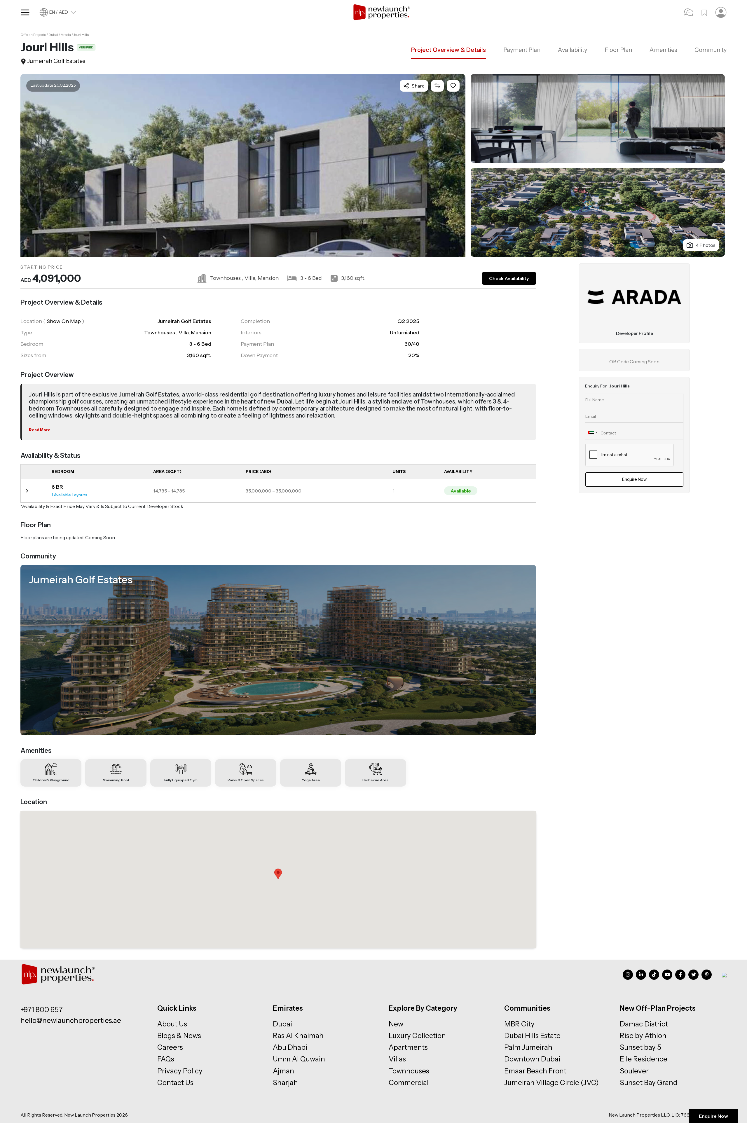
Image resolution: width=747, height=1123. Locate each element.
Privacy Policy (180, 1071)
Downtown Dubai (532, 1059)
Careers (170, 1047)
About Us (172, 1024)
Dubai (282, 1024)
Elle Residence (643, 1059)
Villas (397, 1059)
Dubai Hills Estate (532, 1035)
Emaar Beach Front (535, 1071)
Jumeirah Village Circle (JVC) (551, 1082)
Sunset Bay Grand (649, 1082)
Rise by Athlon (643, 1035)
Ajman (283, 1071)
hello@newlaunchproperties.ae (70, 1020)
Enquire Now (713, 1116)
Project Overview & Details (448, 49)
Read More (39, 429)
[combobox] (592, 432)
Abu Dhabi (290, 1047)
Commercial (409, 1082)
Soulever (634, 1071)
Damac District (644, 1024)
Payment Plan (521, 49)
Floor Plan (618, 49)
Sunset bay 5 (640, 1047)
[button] (278, 874)
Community (710, 49)
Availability (572, 49)
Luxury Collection (417, 1035)
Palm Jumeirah (528, 1047)
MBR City (519, 1024)
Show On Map (64, 321)
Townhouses (409, 1071)
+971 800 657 (41, 1009)
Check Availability (509, 278)
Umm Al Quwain (299, 1059)
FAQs (165, 1059)
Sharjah (285, 1082)
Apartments (408, 1047)
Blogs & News (179, 1035)
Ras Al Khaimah (298, 1035)
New (396, 1024)
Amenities (663, 49)
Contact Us (175, 1082)
